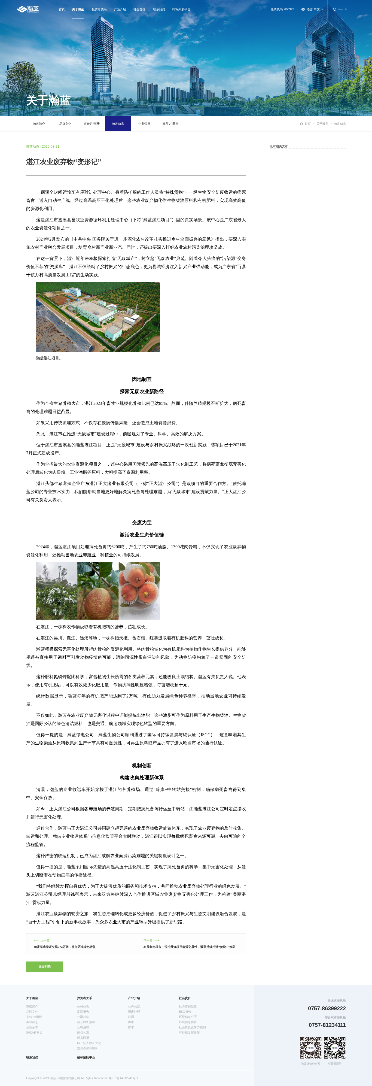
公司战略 (83, 1016)
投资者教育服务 (87, 1048)
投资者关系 (99, 9)
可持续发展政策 (189, 1032)
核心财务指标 (86, 1022)
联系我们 (159, 9)
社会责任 (139, 9)
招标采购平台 (181, 9)
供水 (131, 1022)
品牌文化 (65, 123)
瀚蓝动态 (118, 123)
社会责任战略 (188, 1006)
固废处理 (134, 1011)
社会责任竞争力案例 (192, 1027)
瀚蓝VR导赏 (171, 123)
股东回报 (83, 1037)
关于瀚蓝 (78, 9)
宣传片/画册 (92, 123)
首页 (62, 9)
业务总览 (134, 1006)
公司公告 (83, 1006)
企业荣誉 (144, 123)
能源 (131, 1016)
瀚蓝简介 (39, 123)
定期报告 (83, 1011)
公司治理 (83, 1027)
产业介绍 (120, 9)
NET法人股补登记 (89, 1043)
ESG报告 (185, 1011)
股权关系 (83, 1032)
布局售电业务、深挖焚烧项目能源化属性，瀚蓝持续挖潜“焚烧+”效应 (189, 946)
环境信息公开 (188, 1016)
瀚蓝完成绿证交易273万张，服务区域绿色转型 (65, 946)
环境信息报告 (188, 1022)
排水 (131, 1027)
